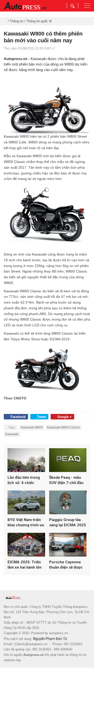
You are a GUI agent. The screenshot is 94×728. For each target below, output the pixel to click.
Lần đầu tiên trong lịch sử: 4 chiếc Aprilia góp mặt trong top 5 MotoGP (26, 480)
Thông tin (16, 21)
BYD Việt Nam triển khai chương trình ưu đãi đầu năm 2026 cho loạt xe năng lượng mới (26, 523)
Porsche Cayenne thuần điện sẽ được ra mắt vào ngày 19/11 (66, 565)
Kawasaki (12, 434)
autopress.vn (58, 633)
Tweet (41, 417)
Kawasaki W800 (32, 427)
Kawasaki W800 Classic (63, 427)
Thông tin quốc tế (39, 21)
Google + (64, 417)
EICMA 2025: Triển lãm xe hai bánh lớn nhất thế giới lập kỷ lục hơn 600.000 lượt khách (26, 565)
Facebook (18, 417)
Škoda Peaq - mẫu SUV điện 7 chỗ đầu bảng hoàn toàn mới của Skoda (66, 480)
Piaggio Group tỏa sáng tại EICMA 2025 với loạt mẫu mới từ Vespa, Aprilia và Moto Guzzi (67, 523)
